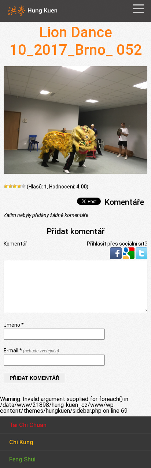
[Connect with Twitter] (141, 257)
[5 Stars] (23, 186)
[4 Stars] (19, 186)
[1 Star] (6, 186)
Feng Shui (22, 459)
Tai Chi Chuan (28, 425)
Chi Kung (21, 442)
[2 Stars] (10, 186)
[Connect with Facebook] (116, 257)
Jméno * (14, 325)
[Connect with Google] (129, 257)
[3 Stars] (14, 186)
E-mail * (31, 350)
